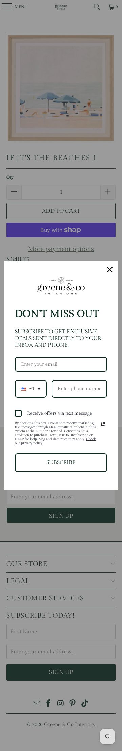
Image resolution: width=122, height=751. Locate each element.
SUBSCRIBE (61, 462)
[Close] (110, 269)
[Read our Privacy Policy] (103, 424)
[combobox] (31, 389)
